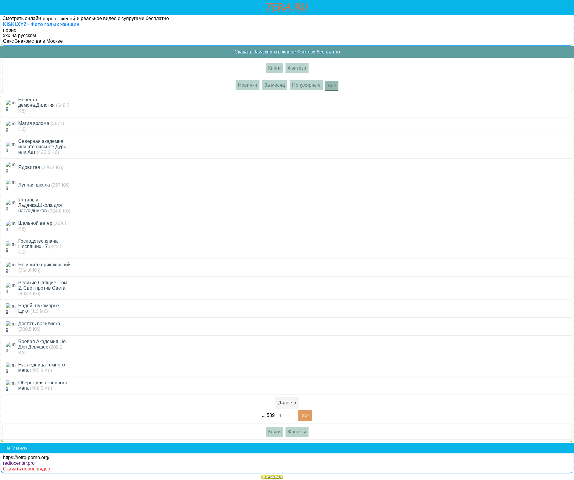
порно (9, 30)
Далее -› (287, 402)
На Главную (16, 448)
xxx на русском (19, 35)
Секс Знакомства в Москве (33, 41)
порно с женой (59, 18)
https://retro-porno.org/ (26, 457)
